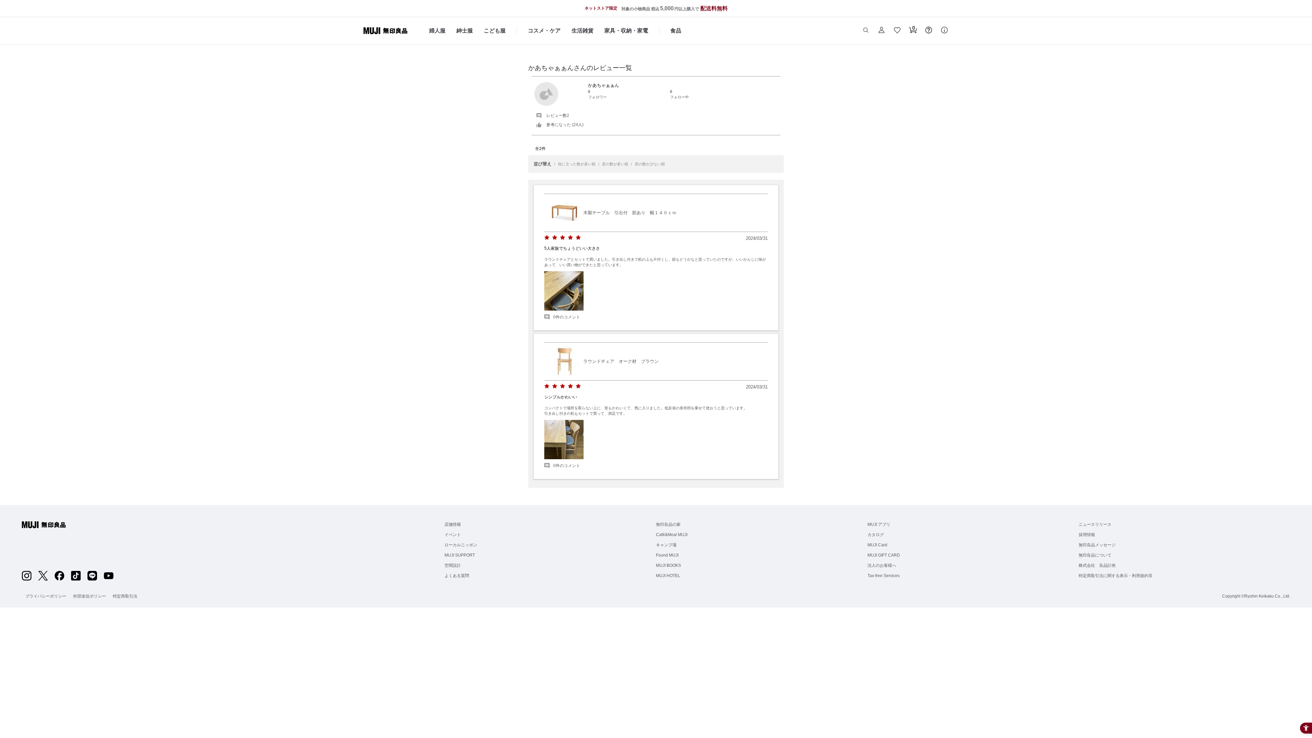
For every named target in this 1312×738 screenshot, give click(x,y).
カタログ (875, 534)
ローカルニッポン (461, 545)
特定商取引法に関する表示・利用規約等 (1115, 575)
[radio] (546, 237)
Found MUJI (667, 555)
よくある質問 (457, 575)
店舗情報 (453, 524)
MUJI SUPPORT (460, 555)
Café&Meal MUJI (671, 534)
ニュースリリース (1095, 524)
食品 (675, 30)
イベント (453, 534)
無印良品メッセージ (1097, 545)
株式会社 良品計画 (1097, 565)
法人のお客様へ (881, 565)
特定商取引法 (125, 596)
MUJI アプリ (878, 524)
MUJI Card (877, 545)
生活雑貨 (582, 30)
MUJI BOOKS (668, 565)
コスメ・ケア (544, 30)
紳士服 (464, 30)
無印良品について (1095, 555)
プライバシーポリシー (45, 596)
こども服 (495, 30)
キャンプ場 (666, 545)
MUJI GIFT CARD (883, 555)
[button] (866, 30)
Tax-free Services (883, 575)
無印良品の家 (668, 524)
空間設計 (453, 565)
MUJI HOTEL (668, 575)
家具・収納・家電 (626, 30)
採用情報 (1087, 534)
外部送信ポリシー (89, 596)
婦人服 (437, 30)
